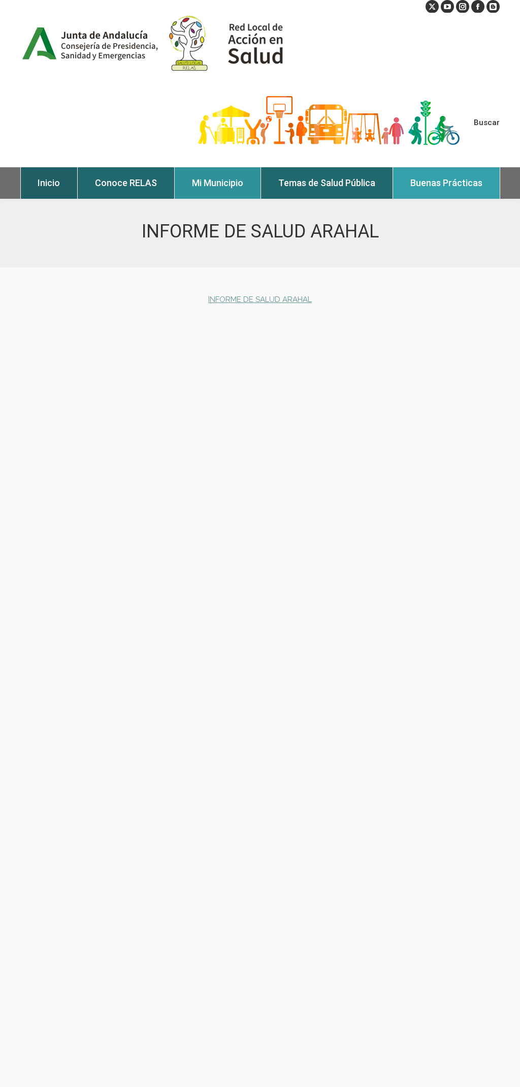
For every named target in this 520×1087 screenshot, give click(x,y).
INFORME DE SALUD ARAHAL (260, 299)
